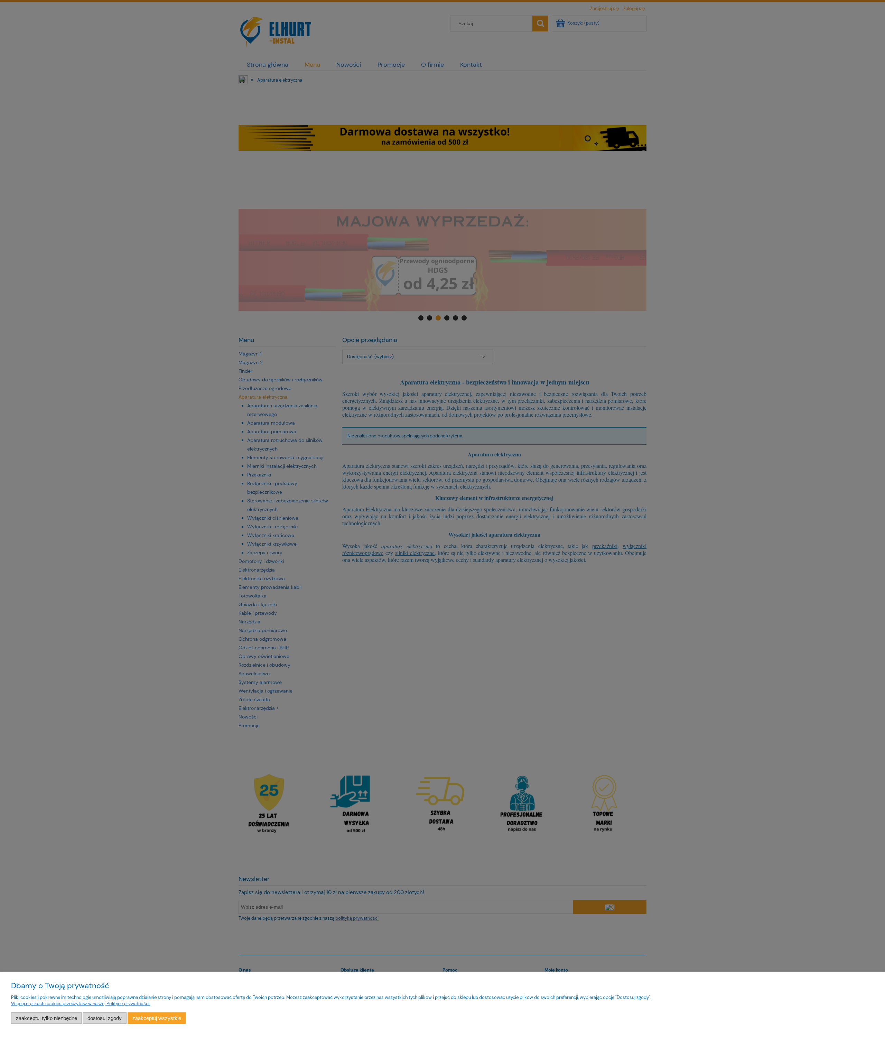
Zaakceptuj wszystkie (156, 1018)
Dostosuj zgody (104, 1018)
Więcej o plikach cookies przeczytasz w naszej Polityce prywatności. (80, 1004)
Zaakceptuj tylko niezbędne (46, 1018)
